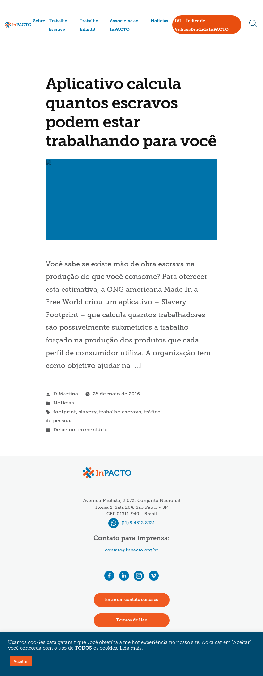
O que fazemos (49, 35)
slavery (88, 412)
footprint (64, 412)
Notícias (159, 21)
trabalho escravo (120, 412)
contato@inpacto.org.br (131, 550)
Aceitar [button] (20, 661)
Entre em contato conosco (131, 600)
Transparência (49, 44)
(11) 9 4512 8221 (137, 522)
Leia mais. (131, 648)
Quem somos (48, 28)
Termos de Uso (131, 620)
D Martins (65, 394)
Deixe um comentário (80, 430)
